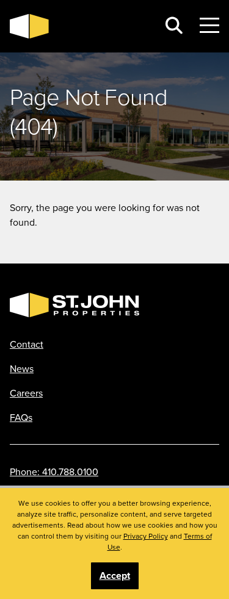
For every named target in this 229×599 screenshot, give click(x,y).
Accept (115, 576)
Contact (26, 344)
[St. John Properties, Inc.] (79, 26)
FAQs (21, 417)
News (22, 368)
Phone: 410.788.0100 (54, 471)
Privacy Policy (145, 536)
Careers (26, 393)
